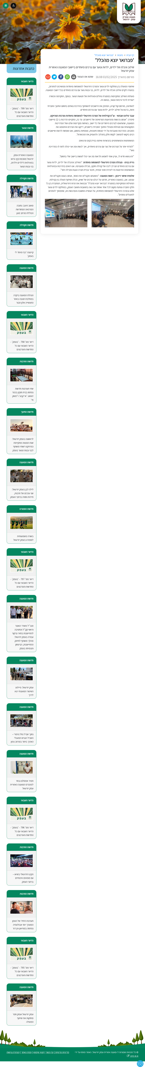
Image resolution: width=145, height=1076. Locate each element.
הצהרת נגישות (13, 1052)
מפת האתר (26, 1052)
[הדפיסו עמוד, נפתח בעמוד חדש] (74, 77)
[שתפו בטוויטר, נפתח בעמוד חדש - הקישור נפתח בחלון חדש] (54, 77)
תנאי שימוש (38, 1052)
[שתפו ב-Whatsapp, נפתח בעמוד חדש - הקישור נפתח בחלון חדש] (67, 77)
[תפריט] (5, 6)
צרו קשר (49, 1052)
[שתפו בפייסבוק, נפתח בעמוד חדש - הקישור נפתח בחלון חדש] (61, 77)
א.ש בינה (132, 1056)
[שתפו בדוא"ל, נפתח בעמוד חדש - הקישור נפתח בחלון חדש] (48, 77)
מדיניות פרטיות (62, 1052)
